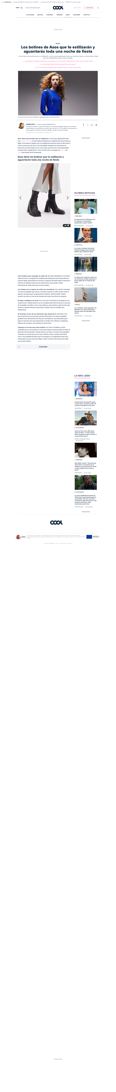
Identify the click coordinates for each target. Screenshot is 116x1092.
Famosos (60, 14)
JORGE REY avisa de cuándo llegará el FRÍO (76, 2)
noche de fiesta (26, 141)
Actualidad (30, 14)
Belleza (40, 14)
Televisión (76, 14)
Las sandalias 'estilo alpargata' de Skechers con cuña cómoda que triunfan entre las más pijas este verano (85, 310)
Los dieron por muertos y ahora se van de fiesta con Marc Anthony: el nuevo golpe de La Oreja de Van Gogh (85, 279)
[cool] (58, 7)
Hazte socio (89, 7)
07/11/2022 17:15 (30, 132)
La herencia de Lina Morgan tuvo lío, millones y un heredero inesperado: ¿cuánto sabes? (84, 221)
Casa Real (49, 14)
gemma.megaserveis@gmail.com (47, 124)
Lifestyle (86, 14)
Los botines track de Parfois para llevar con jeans (58, 64)
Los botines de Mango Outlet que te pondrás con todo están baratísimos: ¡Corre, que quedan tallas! (58, 61)
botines (62, 150)
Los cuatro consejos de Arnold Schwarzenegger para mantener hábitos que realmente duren (84, 250)
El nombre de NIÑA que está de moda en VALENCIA (26, 2)
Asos (19, 152)
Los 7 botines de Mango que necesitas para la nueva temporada (59, 67)
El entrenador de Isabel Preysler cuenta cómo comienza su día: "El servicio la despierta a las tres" (85, 403)
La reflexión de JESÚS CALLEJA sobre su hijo (52, 2)
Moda (68, 14)
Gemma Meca (30, 124)
